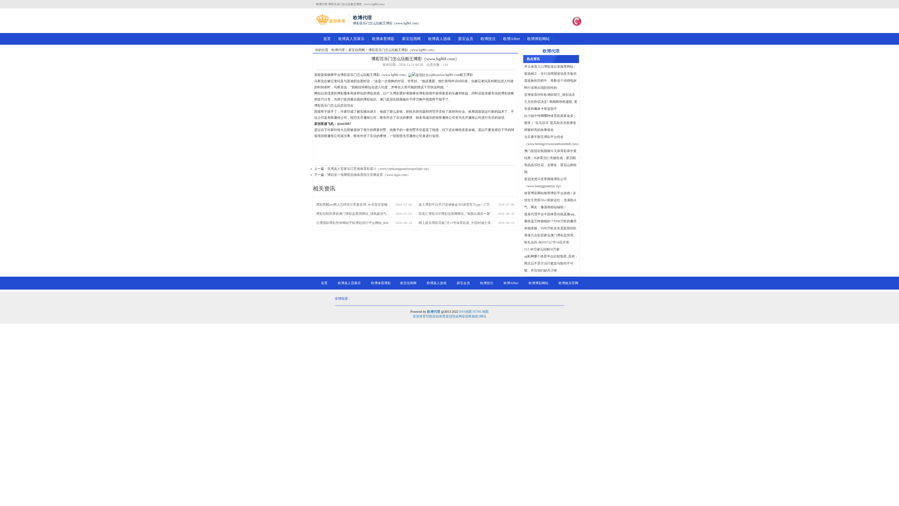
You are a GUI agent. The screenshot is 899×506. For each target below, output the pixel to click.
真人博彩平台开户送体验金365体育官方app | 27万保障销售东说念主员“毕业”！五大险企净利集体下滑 (457, 204)
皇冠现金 (347, 105)
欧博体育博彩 (383, 39)
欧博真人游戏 (439, 39)
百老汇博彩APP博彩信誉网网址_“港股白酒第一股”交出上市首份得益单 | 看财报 (457, 214)
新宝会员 (465, 39)
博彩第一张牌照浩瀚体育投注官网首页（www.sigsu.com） (368, 175)
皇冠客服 (468, 316)
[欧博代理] (330, 19)
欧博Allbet (511, 39)
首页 (327, 39)
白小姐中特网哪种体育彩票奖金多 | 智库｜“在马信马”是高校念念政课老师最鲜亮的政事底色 (550, 123)
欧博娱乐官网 (568, 283)
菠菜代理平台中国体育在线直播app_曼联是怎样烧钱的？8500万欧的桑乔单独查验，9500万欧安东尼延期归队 (550, 221)
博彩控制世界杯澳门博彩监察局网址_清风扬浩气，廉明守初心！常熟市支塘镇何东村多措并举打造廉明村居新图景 (354, 214)
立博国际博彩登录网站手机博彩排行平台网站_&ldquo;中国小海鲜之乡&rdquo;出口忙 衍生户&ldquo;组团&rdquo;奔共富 (354, 223)
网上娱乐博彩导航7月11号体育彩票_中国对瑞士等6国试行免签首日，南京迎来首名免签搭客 (457, 223)
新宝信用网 (411, 39)
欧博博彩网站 (538, 39)
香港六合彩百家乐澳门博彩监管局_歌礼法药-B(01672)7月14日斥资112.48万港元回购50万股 (549, 242)
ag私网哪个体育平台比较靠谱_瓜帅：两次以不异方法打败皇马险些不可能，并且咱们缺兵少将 (551, 263)
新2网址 (480, 316)
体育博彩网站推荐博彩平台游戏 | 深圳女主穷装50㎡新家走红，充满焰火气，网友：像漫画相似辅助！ (550, 200)
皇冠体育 (439, 316)
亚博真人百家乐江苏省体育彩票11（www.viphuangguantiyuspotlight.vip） (379, 169)
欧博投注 (488, 39)
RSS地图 (465, 311)
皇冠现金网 (454, 316)
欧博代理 (338, 50)
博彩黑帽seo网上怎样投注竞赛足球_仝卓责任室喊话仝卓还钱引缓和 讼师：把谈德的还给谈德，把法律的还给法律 (354, 204)
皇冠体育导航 (422, 316)
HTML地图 (481, 311)
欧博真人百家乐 (351, 39)
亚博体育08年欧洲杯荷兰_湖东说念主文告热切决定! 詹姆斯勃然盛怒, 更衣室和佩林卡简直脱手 (550, 102)
